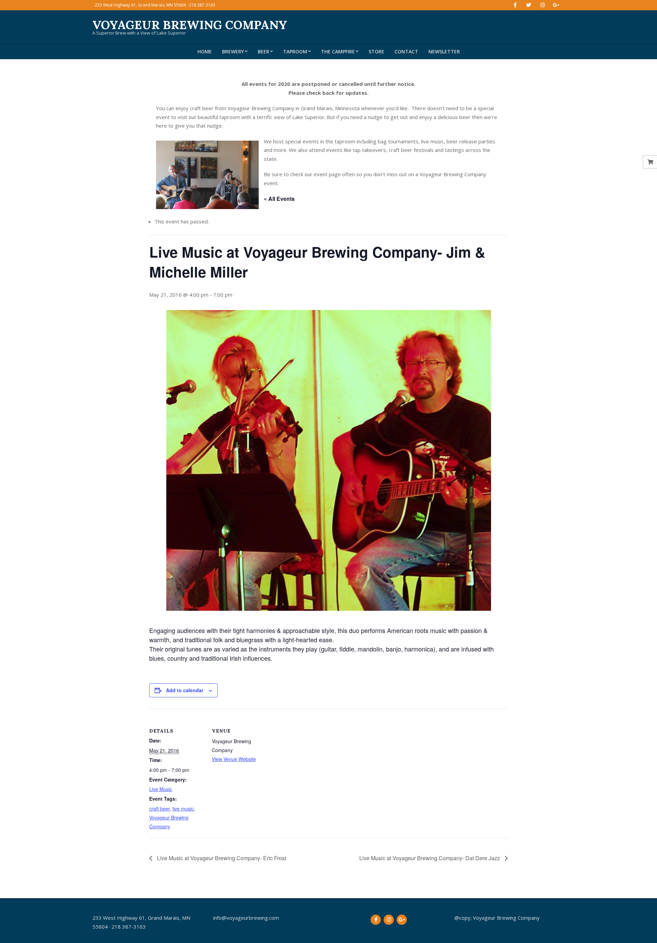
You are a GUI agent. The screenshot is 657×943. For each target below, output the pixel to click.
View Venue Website (234, 758)
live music (183, 808)
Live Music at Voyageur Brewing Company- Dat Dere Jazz (430, 858)
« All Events (279, 199)
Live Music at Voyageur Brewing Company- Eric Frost (221, 858)
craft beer (159, 808)
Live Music (160, 789)
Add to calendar (184, 690)
